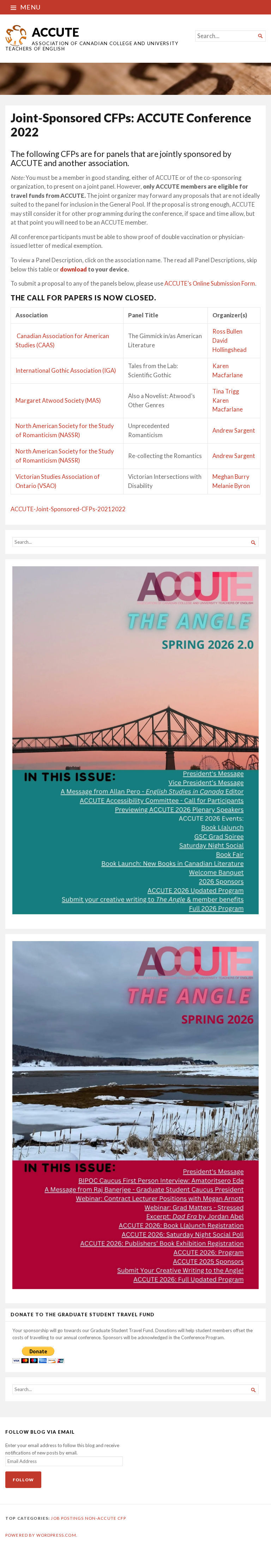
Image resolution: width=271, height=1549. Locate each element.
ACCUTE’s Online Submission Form (209, 283)
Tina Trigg (225, 391)
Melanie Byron (231, 485)
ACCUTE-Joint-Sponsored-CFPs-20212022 (68, 509)
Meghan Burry (230, 476)
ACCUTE (55, 32)
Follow (23, 1479)
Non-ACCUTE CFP (105, 1518)
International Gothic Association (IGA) (66, 370)
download (73, 269)
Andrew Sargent (233, 430)
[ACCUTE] (135, 79)
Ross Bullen (227, 331)
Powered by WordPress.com (40, 1535)
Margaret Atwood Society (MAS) (58, 400)
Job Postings (67, 1518)
